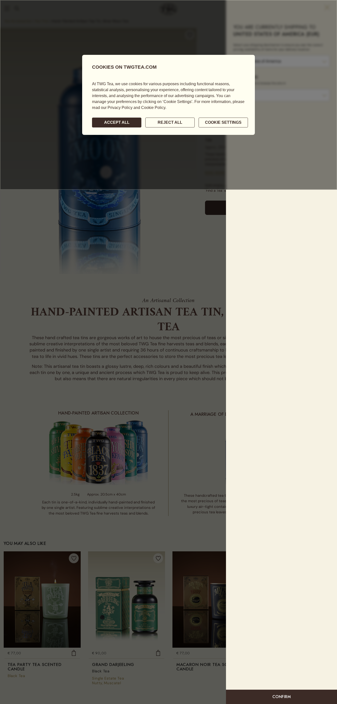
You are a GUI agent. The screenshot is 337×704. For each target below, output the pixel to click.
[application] (168, 95)
